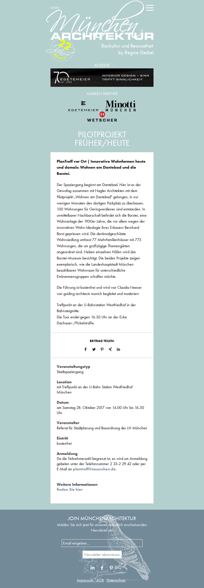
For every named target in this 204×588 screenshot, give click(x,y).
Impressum (85, 580)
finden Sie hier (70, 489)
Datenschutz (116, 580)
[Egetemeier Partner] (83, 105)
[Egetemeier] (102, 77)
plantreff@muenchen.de (94, 469)
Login (55, 8)
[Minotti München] (121, 105)
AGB (100, 580)
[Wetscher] (102, 116)
